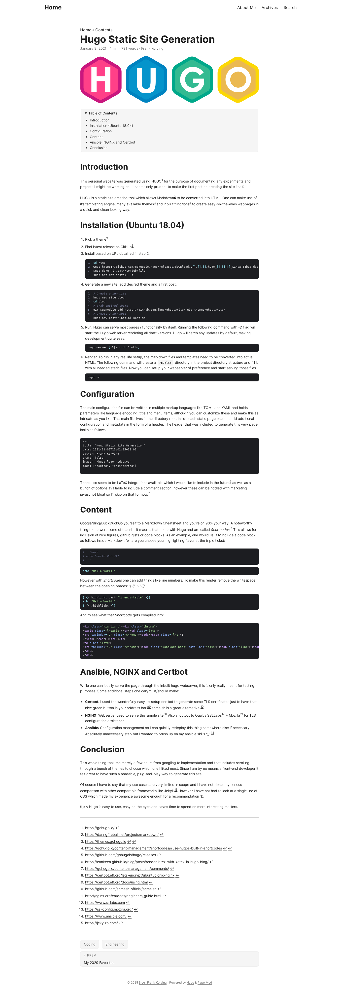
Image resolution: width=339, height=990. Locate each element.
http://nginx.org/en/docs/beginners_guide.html (123, 896)
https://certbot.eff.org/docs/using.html (116, 882)
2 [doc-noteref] (175, 196)
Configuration (101, 131)
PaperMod (205, 982)
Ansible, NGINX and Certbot (112, 142)
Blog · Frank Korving (153, 982)
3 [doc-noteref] (155, 203)
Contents (103, 29)
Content (96, 137)
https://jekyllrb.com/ (101, 923)
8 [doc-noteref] (148, 706)
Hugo (190, 982)
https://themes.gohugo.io (105, 841)
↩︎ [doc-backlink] (117, 828)
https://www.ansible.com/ (106, 916)
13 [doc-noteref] (241, 714)
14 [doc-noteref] (212, 732)
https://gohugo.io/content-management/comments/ (127, 868)
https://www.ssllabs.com (105, 902)
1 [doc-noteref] (162, 180)
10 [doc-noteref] (202, 706)
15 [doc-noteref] (175, 789)
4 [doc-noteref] (190, 203)
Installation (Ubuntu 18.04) (111, 125)
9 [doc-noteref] (150, 706)
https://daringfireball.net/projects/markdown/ (122, 834)
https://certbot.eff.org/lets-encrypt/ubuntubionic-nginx (129, 875)
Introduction (99, 120)
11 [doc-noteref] (166, 714)
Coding (90, 944)
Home (53, 7)
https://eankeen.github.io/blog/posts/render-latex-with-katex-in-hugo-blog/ (146, 862)
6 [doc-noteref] (230, 481)
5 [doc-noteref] (133, 245)
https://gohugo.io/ (99, 828)
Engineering (115, 944)
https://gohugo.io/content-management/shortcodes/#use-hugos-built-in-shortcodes (153, 848)
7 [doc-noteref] (149, 493)
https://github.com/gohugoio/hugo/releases (120, 855)
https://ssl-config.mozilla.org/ (109, 909)
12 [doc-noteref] (223, 714)
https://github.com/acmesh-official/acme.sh (120, 889)
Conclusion (98, 148)
